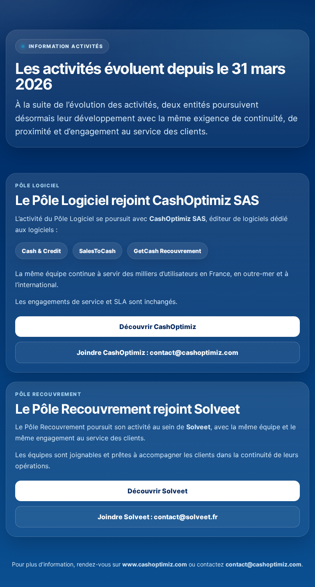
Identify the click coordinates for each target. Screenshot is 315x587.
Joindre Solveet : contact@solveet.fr (158, 517)
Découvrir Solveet (157, 491)
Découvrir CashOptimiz (157, 326)
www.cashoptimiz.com (154, 564)
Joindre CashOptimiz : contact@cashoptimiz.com (157, 352)
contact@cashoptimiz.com (263, 564)
